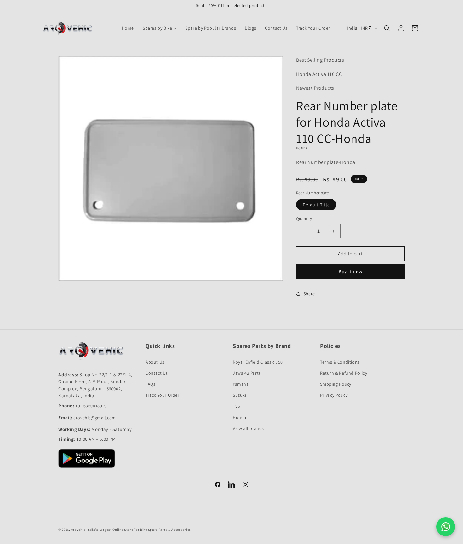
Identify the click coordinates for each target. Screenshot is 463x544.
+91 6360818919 (90, 406)
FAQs (150, 384)
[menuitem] (127, 28)
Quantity (304, 218)
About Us (155, 362)
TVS (236, 406)
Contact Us (157, 373)
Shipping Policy (335, 384)
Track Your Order (163, 395)
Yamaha (241, 384)
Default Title (316, 204)
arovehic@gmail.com (94, 418)
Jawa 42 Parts (247, 373)
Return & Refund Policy (343, 373)
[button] (387, 28)
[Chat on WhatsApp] (445, 526)
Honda (239, 417)
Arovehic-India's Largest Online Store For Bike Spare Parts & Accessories (131, 529)
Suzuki (239, 395)
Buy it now (351, 272)
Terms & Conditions (340, 362)
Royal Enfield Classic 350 (258, 362)
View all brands (248, 428)
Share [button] (309, 294)
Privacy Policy (333, 395)
